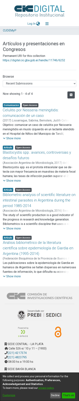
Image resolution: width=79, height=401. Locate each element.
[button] (12, 138)
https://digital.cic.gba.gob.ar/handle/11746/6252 (34, 60)
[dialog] (39, 387)
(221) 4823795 (17, 357)
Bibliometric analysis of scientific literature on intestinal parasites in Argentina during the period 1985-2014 (39, 200)
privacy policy (46, 387)
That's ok (68, 395)
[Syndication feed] (71, 94)
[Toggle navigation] (47, 23)
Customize (9, 395)
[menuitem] (38, 24)
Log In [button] (31, 23)
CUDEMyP (9, 30)
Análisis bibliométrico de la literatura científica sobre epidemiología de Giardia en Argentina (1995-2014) (38, 248)
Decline (55, 395)
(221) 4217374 (17, 353)
